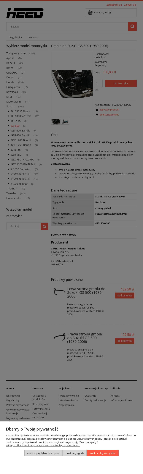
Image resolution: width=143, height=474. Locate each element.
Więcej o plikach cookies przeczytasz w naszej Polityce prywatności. (43, 445)
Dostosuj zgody (75, 453)
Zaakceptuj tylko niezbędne (43, 453)
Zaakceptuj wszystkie (103, 453)
